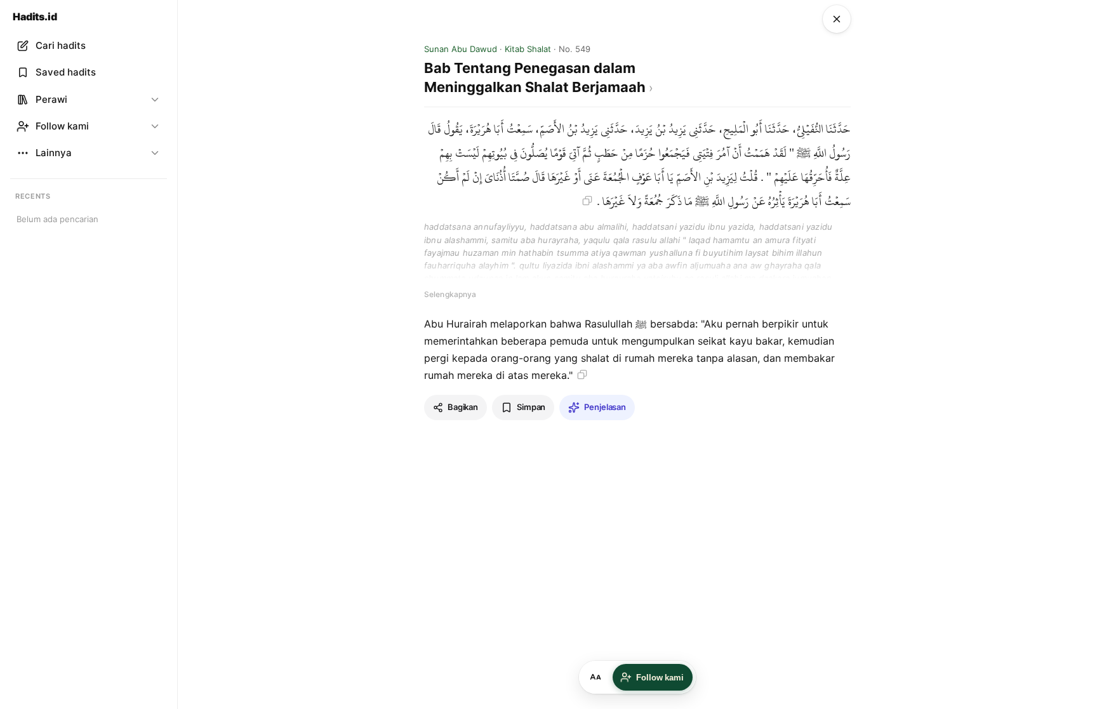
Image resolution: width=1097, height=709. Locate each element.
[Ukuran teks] (595, 677)
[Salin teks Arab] (587, 200)
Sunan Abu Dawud (460, 49)
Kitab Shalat (528, 49)
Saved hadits (66, 72)
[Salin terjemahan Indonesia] (582, 374)
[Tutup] (837, 19)
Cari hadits (61, 45)
